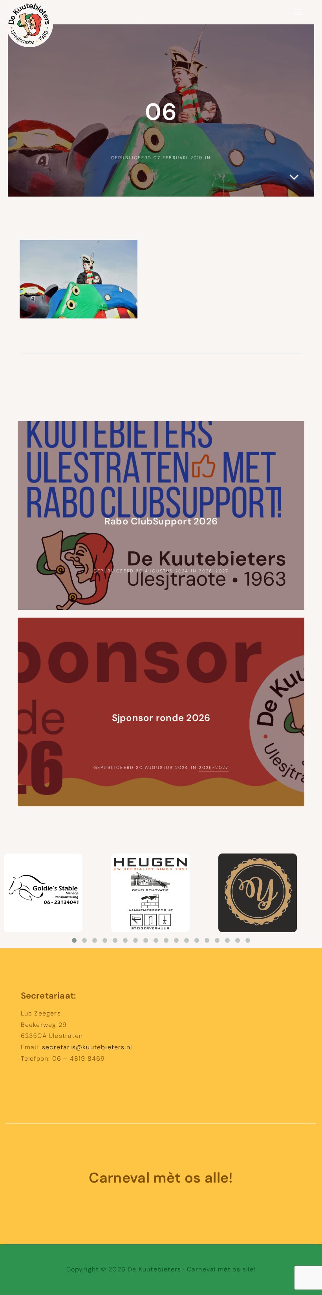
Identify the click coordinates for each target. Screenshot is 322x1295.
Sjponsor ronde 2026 (161, 718)
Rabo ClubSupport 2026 (161, 521)
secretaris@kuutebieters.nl (87, 1047)
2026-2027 (214, 571)
